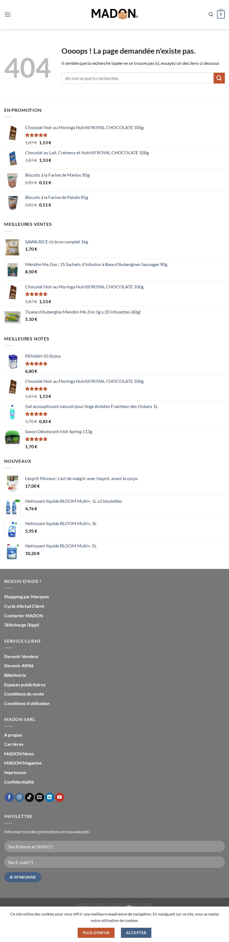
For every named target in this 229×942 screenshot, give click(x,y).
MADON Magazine (23, 762)
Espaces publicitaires (25, 684)
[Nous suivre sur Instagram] (19, 797)
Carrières (13, 744)
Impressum (15, 772)
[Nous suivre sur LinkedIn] (49, 797)
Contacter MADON (23, 615)
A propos (13, 734)
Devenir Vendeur (21, 656)
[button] (7, 14)
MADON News (19, 753)
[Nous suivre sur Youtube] (59, 797)
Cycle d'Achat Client (24, 606)
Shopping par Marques (26, 596)
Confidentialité (19, 781)
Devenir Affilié (19, 665)
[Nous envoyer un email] (39, 797)
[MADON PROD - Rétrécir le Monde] (114, 14)
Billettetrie (15, 675)
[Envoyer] (219, 78)
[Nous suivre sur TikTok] (29, 797)
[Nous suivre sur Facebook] (9, 797)
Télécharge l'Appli (21, 624)
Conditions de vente (24, 693)
